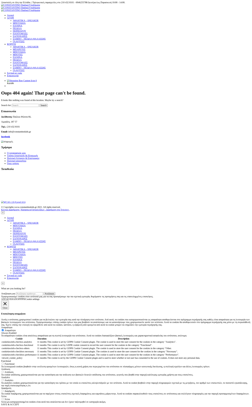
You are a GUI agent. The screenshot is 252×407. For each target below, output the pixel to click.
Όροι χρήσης (13, 163)
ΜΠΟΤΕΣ (18, 54)
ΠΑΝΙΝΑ (17, 26)
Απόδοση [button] (5, 369)
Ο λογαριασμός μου (16, 153)
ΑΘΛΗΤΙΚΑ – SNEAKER (25, 20)
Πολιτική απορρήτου (16, 161)
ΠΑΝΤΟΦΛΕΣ (20, 33)
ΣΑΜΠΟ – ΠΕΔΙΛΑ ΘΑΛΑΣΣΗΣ (29, 39)
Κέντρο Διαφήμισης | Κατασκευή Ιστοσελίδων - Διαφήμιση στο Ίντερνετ (35, 209)
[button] (22, 80)
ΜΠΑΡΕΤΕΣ (19, 49)
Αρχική (10, 15)
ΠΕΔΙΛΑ (17, 28)
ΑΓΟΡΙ (10, 18)
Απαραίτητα (10, 330)
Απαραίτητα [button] (6, 327)
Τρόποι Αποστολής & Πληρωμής (22, 155)
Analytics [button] (5, 377)
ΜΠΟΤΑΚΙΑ (19, 23)
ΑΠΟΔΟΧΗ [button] (7, 299)
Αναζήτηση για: (8, 293)
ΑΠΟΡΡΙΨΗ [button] (19, 299)
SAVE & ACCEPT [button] (10, 404)
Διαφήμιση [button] (6, 388)
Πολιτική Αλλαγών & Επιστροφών (23, 158)
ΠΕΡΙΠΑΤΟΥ (19, 31)
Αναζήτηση (49, 294)
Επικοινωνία (13, 75)
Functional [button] (6, 361)
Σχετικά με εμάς (14, 73)
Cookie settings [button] (32, 299)
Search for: (6, 105)
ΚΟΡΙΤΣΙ (11, 44)
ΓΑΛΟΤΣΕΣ (18, 41)
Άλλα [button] (3, 396)
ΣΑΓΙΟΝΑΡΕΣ (20, 36)
